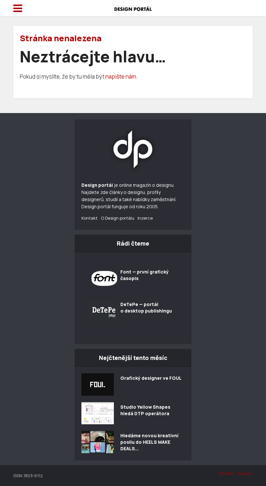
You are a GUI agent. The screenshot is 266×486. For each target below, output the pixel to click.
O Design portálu (117, 218)
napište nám (120, 76)
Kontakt (89, 218)
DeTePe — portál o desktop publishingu (146, 307)
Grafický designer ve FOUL (151, 378)
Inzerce (145, 218)
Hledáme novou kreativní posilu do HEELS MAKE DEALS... (149, 442)
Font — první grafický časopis (144, 275)
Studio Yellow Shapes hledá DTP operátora (145, 410)
